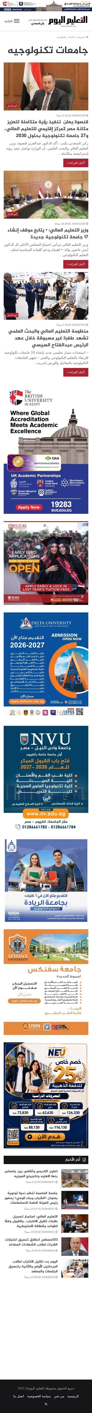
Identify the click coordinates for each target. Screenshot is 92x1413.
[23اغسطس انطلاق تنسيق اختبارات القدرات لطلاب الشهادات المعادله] (74, 1246)
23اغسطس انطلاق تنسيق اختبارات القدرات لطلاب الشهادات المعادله (31, 1242)
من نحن (59, 1396)
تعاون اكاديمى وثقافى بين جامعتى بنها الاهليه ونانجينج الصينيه (31, 1174)
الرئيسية (81, 37)
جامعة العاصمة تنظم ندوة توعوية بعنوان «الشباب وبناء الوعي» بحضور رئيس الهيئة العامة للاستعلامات (31, 1198)
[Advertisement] (46, 1326)
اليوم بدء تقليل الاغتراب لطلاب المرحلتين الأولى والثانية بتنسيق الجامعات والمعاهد (33, 1266)
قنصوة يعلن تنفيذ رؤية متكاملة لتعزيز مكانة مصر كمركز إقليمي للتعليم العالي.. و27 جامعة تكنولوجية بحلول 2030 (46, 129)
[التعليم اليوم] (57, 21)
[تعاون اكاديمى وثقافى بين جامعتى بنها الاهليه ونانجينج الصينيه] (74, 1178)
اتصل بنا (18, 1396)
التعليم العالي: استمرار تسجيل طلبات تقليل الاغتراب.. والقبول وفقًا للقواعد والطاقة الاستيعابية (31, 1221)
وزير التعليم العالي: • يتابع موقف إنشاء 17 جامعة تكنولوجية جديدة (48, 233)
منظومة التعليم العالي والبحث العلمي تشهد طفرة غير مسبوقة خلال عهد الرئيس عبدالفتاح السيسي (48, 338)
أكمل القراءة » (76, 163)
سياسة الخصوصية (39, 1396)
